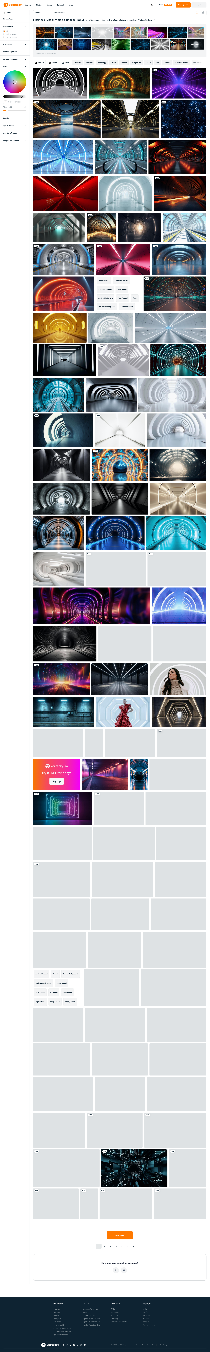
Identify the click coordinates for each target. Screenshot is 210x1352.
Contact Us (115, 1312)
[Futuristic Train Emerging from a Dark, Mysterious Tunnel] (122, 879)
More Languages (149, 1325)
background (136, 63)
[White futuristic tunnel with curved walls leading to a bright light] (172, 395)
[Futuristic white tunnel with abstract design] (110, 328)
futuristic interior (121, 281)
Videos (49, 5)
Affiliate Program (89, 1315)
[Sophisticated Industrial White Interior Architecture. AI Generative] (58, 569)
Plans (161, 5)
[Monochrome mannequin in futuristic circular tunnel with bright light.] (62, 843)
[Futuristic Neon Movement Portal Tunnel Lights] (115, 1130)
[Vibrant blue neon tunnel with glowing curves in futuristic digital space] (120, 1094)
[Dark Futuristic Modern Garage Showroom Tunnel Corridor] (177, 157)
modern (124, 63)
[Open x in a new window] (81, 1345)
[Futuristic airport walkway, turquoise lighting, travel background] (176, 533)
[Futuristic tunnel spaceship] (183, 119)
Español (145, 1312)
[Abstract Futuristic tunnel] (59, 227)
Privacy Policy (151, 1345)
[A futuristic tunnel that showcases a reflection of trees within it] (89, 1203)
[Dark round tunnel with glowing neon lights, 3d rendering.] (130, 119)
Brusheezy (57, 1309)
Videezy (56, 1315)
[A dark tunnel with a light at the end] (119, 499)
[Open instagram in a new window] (67, 1345)
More (71, 5)
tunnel (148, 63)
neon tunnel (123, 298)
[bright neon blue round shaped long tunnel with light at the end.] (179, 605)
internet (167, 63)
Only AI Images (11, 34)
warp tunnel (55, 1002)
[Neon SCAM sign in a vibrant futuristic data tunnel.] (180, 879)
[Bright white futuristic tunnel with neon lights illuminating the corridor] (125, 193)
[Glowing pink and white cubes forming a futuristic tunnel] (58, 1025)
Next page (119, 1235)
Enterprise (57, 1319)
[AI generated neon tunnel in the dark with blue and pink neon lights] (179, 83)
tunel (135, 298)
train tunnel (67, 992)
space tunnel (62, 983)
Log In (199, 5)
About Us (114, 1315)
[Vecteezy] (13, 5)
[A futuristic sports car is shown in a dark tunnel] (115, 1025)
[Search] (197, 12)
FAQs (113, 1309)
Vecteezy (56, 1312)
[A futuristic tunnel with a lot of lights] (61, 879)
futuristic (77, 63)
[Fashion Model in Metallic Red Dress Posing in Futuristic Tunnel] (123, 712)
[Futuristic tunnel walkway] (184, 227)
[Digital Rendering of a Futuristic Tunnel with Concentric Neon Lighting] (59, 950)
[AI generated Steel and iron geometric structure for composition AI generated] (177, 465)
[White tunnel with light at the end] (120, 430)
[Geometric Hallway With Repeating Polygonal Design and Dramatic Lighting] (61, 465)
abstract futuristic (105, 298)
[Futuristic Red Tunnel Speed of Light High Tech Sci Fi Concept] (65, 193)
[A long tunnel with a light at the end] (178, 499)
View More (195, 44)
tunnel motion (103, 281)
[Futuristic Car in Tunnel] (139, 774)
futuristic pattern (182, 63)
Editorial (60, 5)
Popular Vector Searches (92, 1319)
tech (157, 63)
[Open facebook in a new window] (63, 1345)
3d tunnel (54, 992)
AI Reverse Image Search (62, 1328)
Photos (39, 5)
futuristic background (106, 307)
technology (101, 63)
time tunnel (122, 289)
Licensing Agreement (90, 1309)
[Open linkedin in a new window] (70, 1345)
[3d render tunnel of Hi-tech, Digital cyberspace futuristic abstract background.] (63, 1094)
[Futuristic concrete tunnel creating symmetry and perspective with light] (179, 712)
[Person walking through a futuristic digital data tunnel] (120, 914)
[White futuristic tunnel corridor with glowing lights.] (170, 328)
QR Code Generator (60, 1335)
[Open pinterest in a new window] (74, 1345)
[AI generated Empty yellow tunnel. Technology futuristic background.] (60, 328)
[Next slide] (202, 62)
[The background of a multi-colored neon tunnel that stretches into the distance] (179, 643)
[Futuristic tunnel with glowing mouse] (61, 914)
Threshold (7, 107)
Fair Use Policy (162, 1345)
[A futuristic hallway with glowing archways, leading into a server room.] (63, 259)
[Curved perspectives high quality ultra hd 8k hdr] (101, 227)
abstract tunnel (41, 974)
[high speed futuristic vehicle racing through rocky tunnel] (187, 1168)
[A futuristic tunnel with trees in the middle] (114, 950)
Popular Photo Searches (91, 1322)
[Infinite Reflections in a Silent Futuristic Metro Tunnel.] (120, 1059)
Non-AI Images (11, 37)
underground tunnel (43, 983)
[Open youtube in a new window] (85, 1345)
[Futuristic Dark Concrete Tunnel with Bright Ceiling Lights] (119, 679)
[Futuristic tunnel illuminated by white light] (94, 743)
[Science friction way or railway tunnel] (124, 643)
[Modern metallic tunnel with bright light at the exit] (139, 227)
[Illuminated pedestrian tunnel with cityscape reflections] (175, 294)
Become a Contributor (119, 1322)
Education (57, 1322)
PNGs (67, 63)
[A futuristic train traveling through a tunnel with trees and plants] (173, 987)
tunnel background (70, 974)
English (145, 1309)
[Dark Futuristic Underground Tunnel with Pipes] (63, 712)
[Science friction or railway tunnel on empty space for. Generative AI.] (64, 643)
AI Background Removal (62, 1331)
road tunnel (40, 992)
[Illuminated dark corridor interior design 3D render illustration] (181, 743)
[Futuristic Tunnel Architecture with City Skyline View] (111, 987)
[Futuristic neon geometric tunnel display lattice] (62, 808)
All (7, 31)
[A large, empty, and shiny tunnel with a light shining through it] (116, 569)
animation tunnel (105, 289)
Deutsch (146, 1319)
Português (146, 1315)
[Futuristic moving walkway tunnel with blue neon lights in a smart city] (121, 157)
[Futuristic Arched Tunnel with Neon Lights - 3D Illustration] (179, 259)
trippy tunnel (70, 1002)
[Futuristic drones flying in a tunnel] (175, 1130)
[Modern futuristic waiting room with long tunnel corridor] (130, 743)
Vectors (28, 5)
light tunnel (40, 1002)
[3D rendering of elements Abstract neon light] (60, 83)
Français (146, 1322)
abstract (89, 63)
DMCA (85, 1312)
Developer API (58, 1325)
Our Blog (114, 1319)
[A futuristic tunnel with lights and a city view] (67, 119)
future (113, 63)
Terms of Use (140, 1345)
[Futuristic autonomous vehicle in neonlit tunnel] (61, 1059)
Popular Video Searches (91, 1325)
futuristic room (127, 307)
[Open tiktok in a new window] (77, 1345)
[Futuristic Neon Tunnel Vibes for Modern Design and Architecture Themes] (59, 1130)
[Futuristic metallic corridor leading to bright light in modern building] (58, 533)
